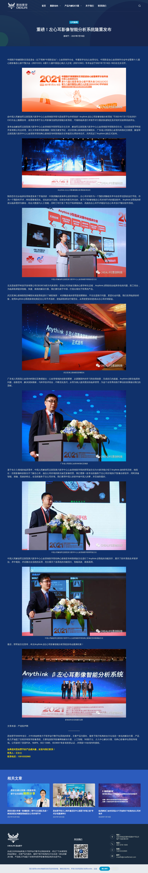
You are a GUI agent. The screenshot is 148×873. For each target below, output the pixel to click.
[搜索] (140, 6)
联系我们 (102, 6)
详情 (95, 868)
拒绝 (114, 869)
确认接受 (105, 869)
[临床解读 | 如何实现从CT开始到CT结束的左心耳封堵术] (120, 795)
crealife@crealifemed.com (126, 857)
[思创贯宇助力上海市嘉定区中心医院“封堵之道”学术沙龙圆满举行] (74, 795)
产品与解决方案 (72, 6)
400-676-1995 (122, 845)
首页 (44, 6)
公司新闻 (74, 22)
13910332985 (121, 851)
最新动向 (54, 6)
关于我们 (90, 6)
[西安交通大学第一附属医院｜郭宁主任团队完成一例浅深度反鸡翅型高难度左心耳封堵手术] (28, 795)
